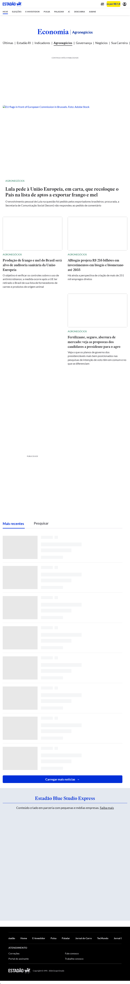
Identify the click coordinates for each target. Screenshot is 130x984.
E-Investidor (38, 938)
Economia (53, 32)
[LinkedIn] (120, 970)
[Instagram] (112, 970)
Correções (13, 953)
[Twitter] (103, 970)
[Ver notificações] (124, 4)
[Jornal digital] (102, 4)
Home (23, 938)
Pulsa (53, 938)
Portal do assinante (18, 958)
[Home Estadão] (12, 4)
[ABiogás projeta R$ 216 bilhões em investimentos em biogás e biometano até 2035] (97, 233)
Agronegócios (63, 42)
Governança (84, 42)
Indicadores (42, 42)
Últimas (8, 42)
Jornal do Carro (83, 938)
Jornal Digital (121, 938)
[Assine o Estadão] (113, 4)
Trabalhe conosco (74, 958)
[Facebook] (95, 970)
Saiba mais (107, 808)
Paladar (66, 938)
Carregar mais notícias (60, 779)
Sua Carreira (119, 42)
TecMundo (102, 938)
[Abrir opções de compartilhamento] (122, 181)
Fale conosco (72, 953)
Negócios (101, 42)
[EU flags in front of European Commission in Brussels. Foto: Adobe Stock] (65, 140)
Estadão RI (24, 42)
